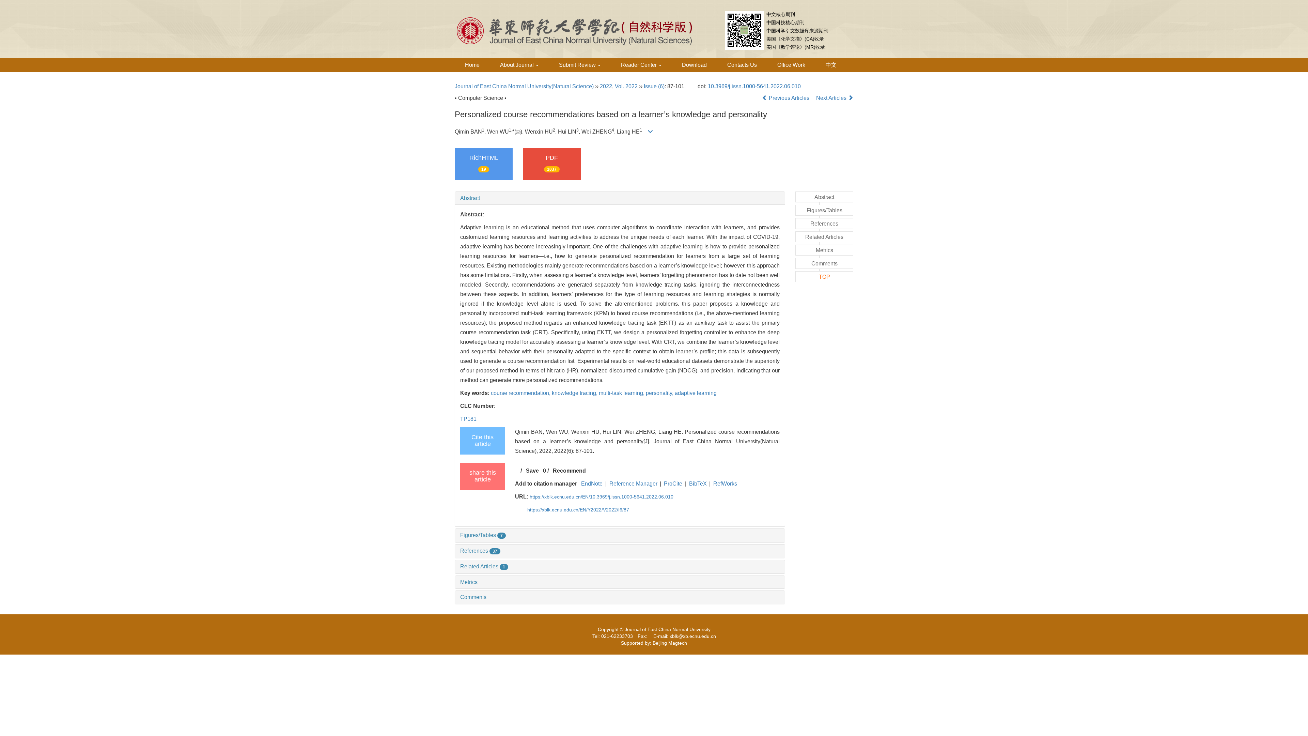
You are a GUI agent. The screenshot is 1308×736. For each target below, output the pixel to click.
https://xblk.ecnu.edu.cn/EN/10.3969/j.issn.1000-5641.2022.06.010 (601, 497)
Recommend (569, 471)
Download (694, 65)
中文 (831, 65)
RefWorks (725, 484)
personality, (660, 393)
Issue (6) (654, 86)
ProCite (673, 484)
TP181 (468, 419)
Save (532, 471)
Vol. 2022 (626, 86)
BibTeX (698, 484)
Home (472, 65)
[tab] (620, 198)
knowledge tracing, (575, 393)
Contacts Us (742, 65)
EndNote (592, 484)
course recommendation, (521, 393)
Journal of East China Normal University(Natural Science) (524, 86)
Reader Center (639, 65)
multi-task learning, (622, 393)
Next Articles (832, 98)
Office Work (791, 65)
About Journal (517, 65)
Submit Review (578, 65)
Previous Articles (789, 98)
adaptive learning (696, 393)
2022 (606, 86)
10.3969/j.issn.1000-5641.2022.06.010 (754, 86)
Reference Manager (633, 484)
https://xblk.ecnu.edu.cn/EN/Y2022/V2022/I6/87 (578, 509)
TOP (824, 277)
